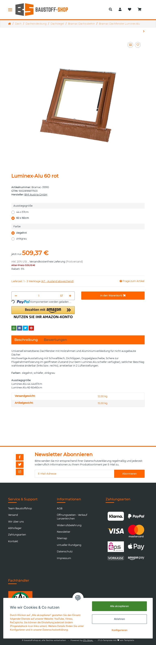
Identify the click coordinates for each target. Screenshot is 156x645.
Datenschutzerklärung (97, 460)
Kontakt (13, 541)
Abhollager (15, 528)
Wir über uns (16, 521)
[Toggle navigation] (10, 9)
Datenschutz (65, 551)
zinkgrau (21, 238)
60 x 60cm (22, 217)
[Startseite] (9, 24)
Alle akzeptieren (119, 606)
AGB (59, 508)
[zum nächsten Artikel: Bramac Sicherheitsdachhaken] (144, 31)
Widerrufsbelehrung (69, 525)
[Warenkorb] (141, 9)
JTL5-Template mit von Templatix (116, 640)
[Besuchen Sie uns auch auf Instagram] (20, 472)
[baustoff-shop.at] (44, 9)
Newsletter (63, 531)
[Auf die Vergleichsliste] (130, 45)
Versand (13, 514)
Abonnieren (129, 473)
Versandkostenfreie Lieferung (47, 261)
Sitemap (62, 538)
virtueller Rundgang (69, 544)
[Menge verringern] (16, 296)
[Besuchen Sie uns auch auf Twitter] (20, 464)
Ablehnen (119, 618)
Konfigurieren (119, 630)
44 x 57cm (22, 212)
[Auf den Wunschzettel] (138, 45)
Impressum (64, 558)
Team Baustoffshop (20, 508)
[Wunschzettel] (129, 9)
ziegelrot (21, 232)
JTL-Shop (88, 640)
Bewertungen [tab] (55, 340)
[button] (110, 9)
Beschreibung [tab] (26, 340)
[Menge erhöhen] (70, 296)
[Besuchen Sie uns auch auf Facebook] (20, 457)
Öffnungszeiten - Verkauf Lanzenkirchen (72, 516)
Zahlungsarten (17, 534)
